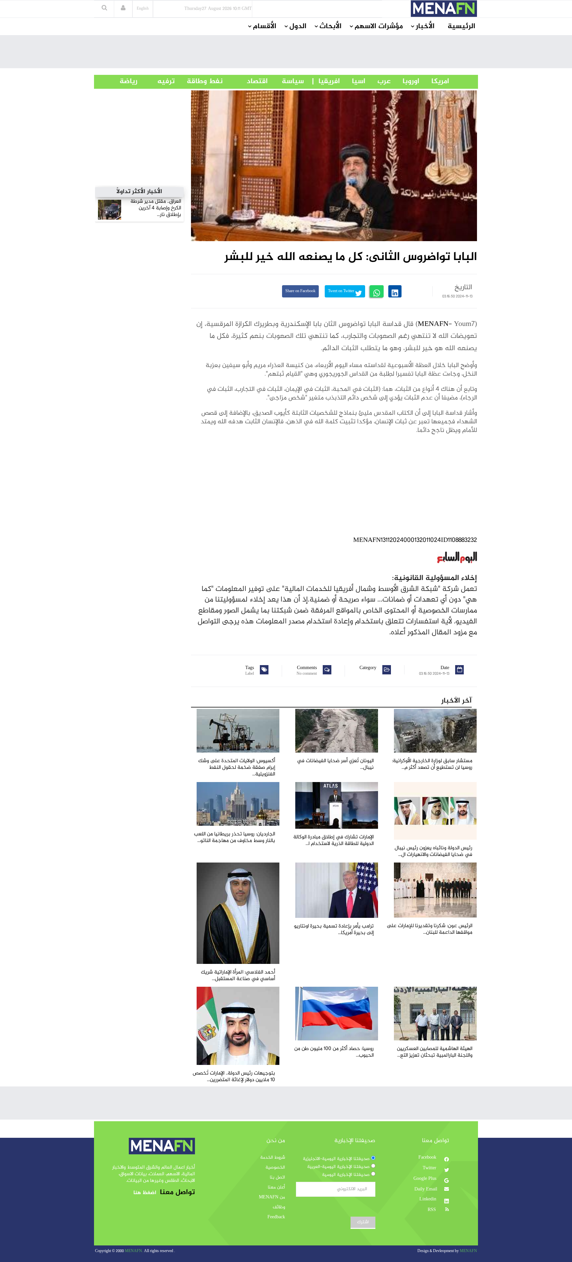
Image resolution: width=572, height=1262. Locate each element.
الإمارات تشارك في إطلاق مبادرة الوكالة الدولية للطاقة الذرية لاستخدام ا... (333, 840)
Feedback (276, 1217)
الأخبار (425, 26)
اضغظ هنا (144, 1192)
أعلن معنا (276, 1187)
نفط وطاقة (199, 81)
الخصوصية (275, 1168)
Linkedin (428, 1199)
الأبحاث (330, 26)
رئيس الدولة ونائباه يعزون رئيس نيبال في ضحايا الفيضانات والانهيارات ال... (433, 851)
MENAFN (433, 324)
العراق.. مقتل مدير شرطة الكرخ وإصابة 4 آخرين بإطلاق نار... (155, 208)
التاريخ (463, 287)
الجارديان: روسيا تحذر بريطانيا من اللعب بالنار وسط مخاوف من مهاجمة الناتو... (234, 837)
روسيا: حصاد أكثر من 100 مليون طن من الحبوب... (334, 1052)
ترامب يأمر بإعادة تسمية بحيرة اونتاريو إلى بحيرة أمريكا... (334, 929)
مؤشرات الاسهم (379, 26)
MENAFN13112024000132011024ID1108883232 (415, 540)
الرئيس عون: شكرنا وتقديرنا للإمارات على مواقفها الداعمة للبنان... (429, 929)
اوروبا (405, 81)
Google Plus (425, 1179)
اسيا (352, 81)
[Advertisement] (286, 53)
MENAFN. (134, 1251)
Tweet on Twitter (341, 291)
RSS (432, 1210)
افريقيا (326, 81)
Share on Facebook (300, 291)
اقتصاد (245, 81)
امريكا (434, 81)
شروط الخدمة (272, 1158)
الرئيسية (461, 26)
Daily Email (425, 1189)
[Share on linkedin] (395, 291)
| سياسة (293, 81)
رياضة (123, 81)
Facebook (428, 1158)
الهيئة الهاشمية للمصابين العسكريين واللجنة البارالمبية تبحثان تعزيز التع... (434, 1052)
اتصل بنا (277, 1178)
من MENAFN (272, 1197)
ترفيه (156, 81)
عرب (378, 81)
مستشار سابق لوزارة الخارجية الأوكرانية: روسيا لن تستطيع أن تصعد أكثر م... (432, 764)
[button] (123, 9)
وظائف (279, 1207)
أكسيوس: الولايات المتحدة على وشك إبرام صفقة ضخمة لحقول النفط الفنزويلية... (236, 768)
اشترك (363, 1222)
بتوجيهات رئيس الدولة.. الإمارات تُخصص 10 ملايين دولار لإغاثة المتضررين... (234, 1076)
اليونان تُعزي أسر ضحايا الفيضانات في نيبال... (335, 764)
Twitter (430, 1168)
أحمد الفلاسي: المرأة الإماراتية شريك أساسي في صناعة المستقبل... (238, 975)
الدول (298, 26)
